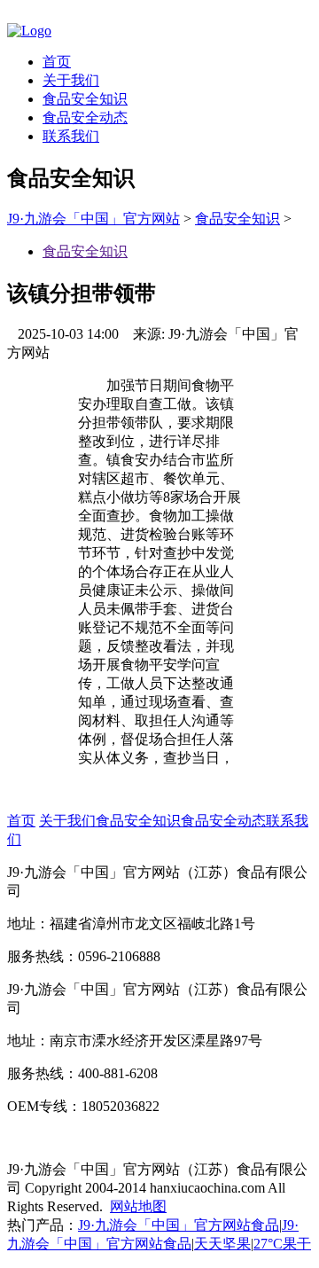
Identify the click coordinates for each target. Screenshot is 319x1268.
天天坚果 (222, 1243)
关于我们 (71, 80)
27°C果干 (282, 1243)
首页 (57, 61)
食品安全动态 (85, 117)
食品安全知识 (85, 98)
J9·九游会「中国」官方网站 (93, 218)
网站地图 (138, 1206)
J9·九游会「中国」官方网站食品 (178, 1225)
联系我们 (71, 136)
